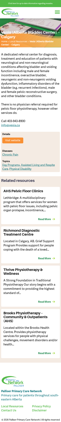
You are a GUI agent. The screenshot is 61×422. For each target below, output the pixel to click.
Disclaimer (39, 410)
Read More (44, 219)
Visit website (12, 140)
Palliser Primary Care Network (11, 13)
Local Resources (12, 406)
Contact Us (8, 410)
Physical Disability (20, 169)
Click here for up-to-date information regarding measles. (30, 3)
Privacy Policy (41, 406)
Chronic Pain (10, 154)
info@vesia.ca (10, 125)
